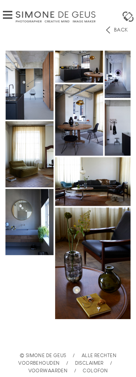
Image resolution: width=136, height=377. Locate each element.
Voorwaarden (48, 371)
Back (120, 30)
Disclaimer (89, 363)
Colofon (95, 371)
